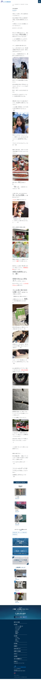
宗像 (17, 261)
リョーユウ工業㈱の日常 (22, 532)
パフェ (13, 199)
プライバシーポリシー (16, 675)
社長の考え (15, 534)
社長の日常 (15, 532)
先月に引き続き (24, 369)
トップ (13, 4)
